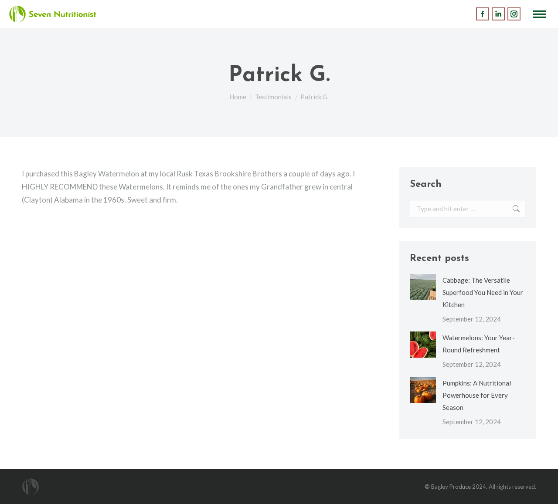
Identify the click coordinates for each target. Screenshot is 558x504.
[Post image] (423, 287)
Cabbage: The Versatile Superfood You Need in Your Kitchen (482, 292)
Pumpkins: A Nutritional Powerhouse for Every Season (476, 395)
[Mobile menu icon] (539, 14)
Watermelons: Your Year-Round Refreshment (478, 344)
